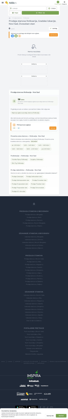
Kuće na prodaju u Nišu (34, 334)
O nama (10, 361)
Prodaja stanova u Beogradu (34, 214)
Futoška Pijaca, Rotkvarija (19, 159)
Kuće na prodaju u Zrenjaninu (34, 343)
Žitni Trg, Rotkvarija (18, 163)
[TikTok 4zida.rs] (47, 407)
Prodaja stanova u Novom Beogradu (34, 223)
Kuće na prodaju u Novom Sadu (34, 331)
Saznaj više (50, 416)
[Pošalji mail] (51, 407)
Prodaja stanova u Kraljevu (34, 284)
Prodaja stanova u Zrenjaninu (34, 270)
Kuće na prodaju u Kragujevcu (34, 337)
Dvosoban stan (39, 180)
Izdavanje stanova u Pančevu (34, 312)
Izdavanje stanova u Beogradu (34, 237)
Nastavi (61, 416)
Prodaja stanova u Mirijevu (34, 226)
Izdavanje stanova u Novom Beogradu (34, 242)
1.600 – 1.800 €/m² (17, 149)
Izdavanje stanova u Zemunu (34, 239)
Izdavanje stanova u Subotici (34, 304)
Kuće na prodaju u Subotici (34, 340)
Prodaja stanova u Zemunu (34, 220)
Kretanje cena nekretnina (34, 348)
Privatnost (40, 363)
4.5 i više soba (18, 191)
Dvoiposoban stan (20, 184)
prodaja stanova (17, 18)
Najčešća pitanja (29, 363)
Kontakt (17, 361)
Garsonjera (17, 176)
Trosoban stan (38, 184)
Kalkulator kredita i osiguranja (34, 354)
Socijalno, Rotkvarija (36, 159)
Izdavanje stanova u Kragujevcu (34, 301)
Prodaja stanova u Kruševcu (34, 276)
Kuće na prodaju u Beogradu (34, 345)
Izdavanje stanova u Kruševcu (34, 309)
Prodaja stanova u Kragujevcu (34, 264)
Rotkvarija (26, 18)
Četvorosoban (37, 188)
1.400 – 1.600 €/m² (44, 145)
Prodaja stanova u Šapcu (34, 273)
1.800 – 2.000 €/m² (32, 149)
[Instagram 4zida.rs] (44, 407)
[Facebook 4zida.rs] (40, 407)
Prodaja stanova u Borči (34, 217)
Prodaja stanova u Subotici (34, 267)
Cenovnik (44, 361)
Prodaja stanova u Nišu (34, 262)
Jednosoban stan (34, 176)
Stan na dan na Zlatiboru (34, 320)
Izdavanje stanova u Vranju (34, 318)
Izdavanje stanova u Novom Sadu (34, 295)
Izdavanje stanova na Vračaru (34, 245)
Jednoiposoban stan (20, 180)
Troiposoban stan (19, 188)
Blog (3, 361)
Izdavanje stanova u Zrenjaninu (34, 306)
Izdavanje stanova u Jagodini (34, 315)
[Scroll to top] (34, 204)
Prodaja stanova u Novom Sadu (34, 259)
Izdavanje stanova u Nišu (34, 298)
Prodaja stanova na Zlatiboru (34, 281)
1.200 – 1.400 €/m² (29, 145)
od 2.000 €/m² (45, 149)
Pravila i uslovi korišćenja (58, 361)
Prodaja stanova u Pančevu (34, 278)
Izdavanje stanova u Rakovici (34, 248)
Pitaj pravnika (34, 351)
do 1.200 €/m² (16, 145)
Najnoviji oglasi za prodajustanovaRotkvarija (25, 113)
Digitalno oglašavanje (30, 361)
